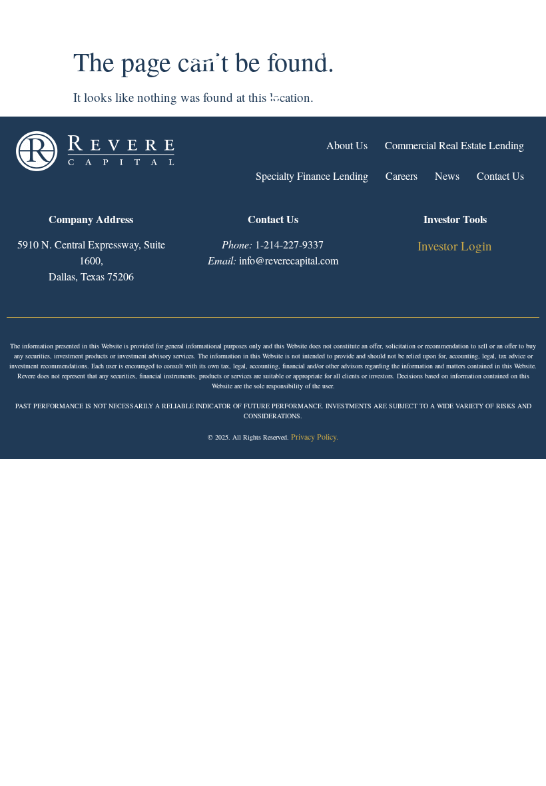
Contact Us (500, 176)
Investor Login (454, 245)
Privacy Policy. (314, 436)
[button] (273, 105)
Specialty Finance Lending (312, 176)
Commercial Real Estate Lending (454, 145)
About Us (347, 145)
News (447, 176)
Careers (401, 176)
